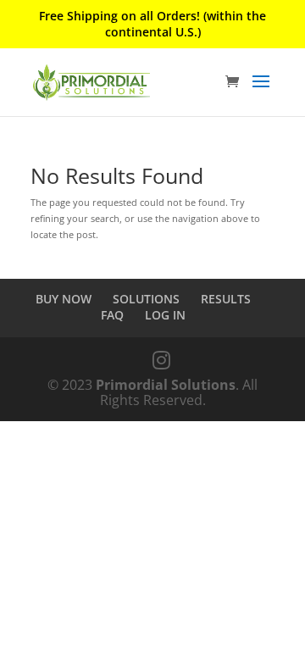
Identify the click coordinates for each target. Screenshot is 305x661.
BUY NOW (64, 299)
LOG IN (165, 315)
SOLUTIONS (146, 299)
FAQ (112, 315)
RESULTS (226, 299)
